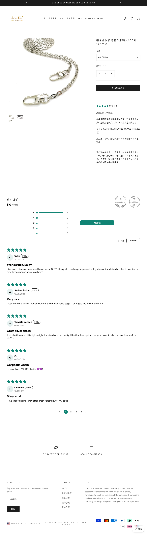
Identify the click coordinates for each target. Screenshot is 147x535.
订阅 (13, 509)
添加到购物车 (118, 88)
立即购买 (118, 97)
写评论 (97, 222)
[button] (102, 106)
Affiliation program (90, 18)
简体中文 (34, 524)
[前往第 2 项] (20, 118)
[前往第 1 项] (11, 118)
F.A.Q (64, 488)
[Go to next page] (86, 412)
